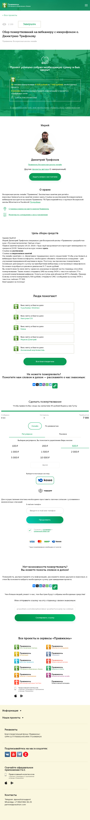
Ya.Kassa (45, 480)
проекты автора (40, 169)
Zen (25, 754)
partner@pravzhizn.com (15, 804)
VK (7, 754)
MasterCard (39, 542)
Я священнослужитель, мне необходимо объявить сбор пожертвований (45, 107)
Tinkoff (45, 491)
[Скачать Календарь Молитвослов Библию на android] (23, 695)
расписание (17, 251)
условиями (47, 529)
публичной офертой (41, 531)
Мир (47, 541)
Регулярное (27, 434)
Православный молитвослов (28, 688)
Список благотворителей (26, 97)
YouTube (13, 754)
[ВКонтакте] (34, 384)
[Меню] (86, 5)
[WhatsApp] (47, 384)
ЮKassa (56, 541)
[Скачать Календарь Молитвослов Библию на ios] (17, 695)
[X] (37, 384)
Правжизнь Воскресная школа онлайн (45, 164)
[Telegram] (50, 384)
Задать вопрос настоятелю (45, 177)
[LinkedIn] (40, 384)
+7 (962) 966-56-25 (23, 802)
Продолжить (45, 520)
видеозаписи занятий (22, 254)
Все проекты (10, 15)
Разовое (63, 434)
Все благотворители (45, 361)
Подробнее (35, 202)
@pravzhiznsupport (22, 799)
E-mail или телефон (33, 504)
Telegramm (19, 754)
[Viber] (43, 384)
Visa (32, 541)
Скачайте (10, 768)
